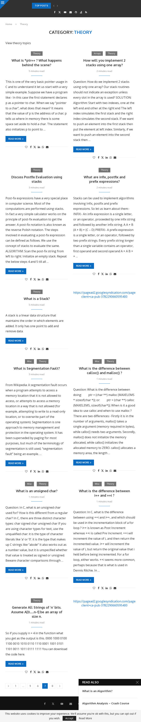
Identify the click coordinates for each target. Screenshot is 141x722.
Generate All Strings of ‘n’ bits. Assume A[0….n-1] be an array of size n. (36, 611)
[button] (53, 6)
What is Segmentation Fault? (37, 368)
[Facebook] (54, 12)
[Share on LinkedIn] (39, 147)
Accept (69, 718)
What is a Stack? (37, 299)
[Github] (76, 12)
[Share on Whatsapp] (43, 147)
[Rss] (86, 12)
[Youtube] (65, 12)
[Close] (4, 4)
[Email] (70, 12)
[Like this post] (26, 147)
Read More (85, 718)
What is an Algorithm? (97, 691)
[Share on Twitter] (34, 147)
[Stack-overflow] (81, 12)
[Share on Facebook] (31, 147)
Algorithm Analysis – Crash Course (105, 703)
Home (9, 24)
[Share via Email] (47, 147)
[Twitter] (59, 12)
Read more (14, 138)
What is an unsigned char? (36, 491)
